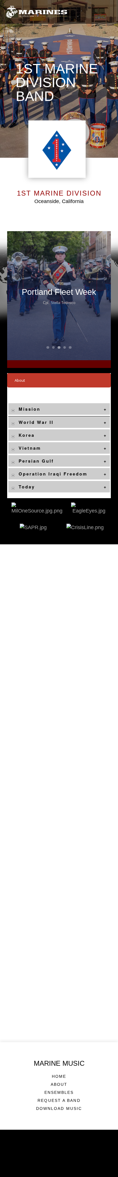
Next (100, 295)
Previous (17, 295)
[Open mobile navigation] (107, 11)
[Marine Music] (36, 12)
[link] (13, 409)
